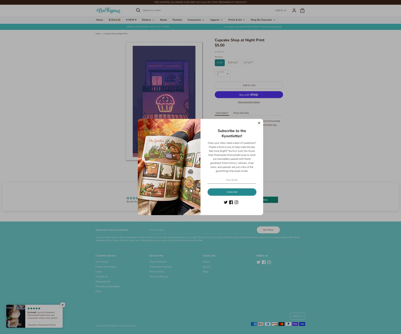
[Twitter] (226, 202)
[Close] (259, 123)
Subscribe (232, 192)
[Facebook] (231, 202)
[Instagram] (236, 202)
